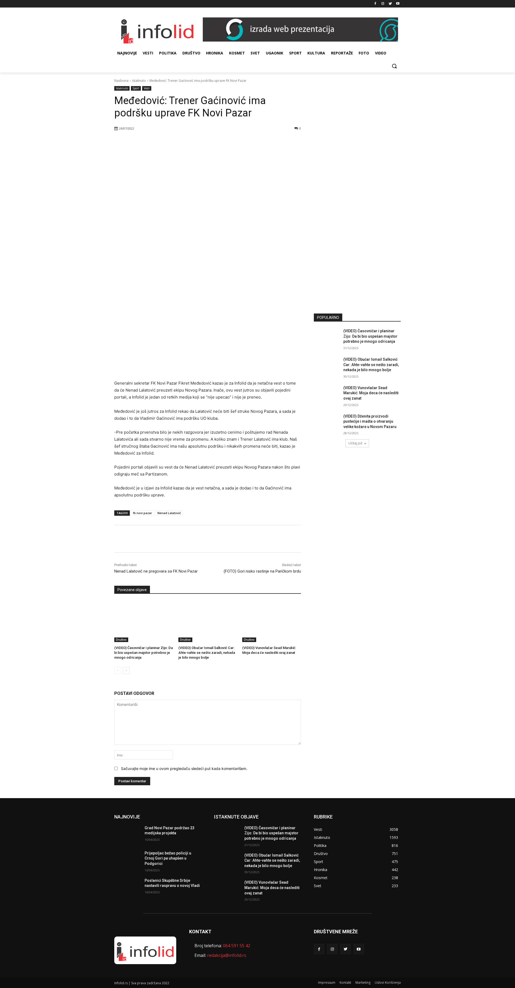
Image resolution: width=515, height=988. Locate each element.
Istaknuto (139, 80)
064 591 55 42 (236, 946)
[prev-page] (117, 670)
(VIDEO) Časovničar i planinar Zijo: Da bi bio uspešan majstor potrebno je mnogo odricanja (143, 652)
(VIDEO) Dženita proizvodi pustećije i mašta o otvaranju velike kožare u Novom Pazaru (369, 421)
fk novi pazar (142, 513)
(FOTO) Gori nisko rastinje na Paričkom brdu (262, 571)
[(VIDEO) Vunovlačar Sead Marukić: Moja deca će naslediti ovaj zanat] (271, 621)
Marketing (362, 982)
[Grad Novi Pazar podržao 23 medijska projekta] (127, 834)
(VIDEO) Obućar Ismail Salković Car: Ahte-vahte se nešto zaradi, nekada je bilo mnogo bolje (206, 652)
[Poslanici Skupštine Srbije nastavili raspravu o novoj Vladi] (127, 887)
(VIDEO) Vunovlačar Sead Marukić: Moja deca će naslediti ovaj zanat (371, 393)
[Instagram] (383, 4)
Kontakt (345, 982)
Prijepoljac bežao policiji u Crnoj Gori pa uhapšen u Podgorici (168, 858)
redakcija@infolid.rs (226, 955)
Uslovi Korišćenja (388, 982)
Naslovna (121, 80)
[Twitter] (390, 4)
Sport (136, 88)
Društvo (121, 640)
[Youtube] (398, 4)
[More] (191, 142)
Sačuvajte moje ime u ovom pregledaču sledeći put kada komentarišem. (184, 768)
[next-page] (126, 670)
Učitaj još (355, 443)
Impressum (326, 982)
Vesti (147, 88)
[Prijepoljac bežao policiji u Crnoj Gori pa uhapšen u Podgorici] (127, 860)
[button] (394, 66)
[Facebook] (375, 4)
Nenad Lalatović (169, 513)
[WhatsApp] (178, 142)
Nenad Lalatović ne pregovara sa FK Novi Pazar (156, 571)
